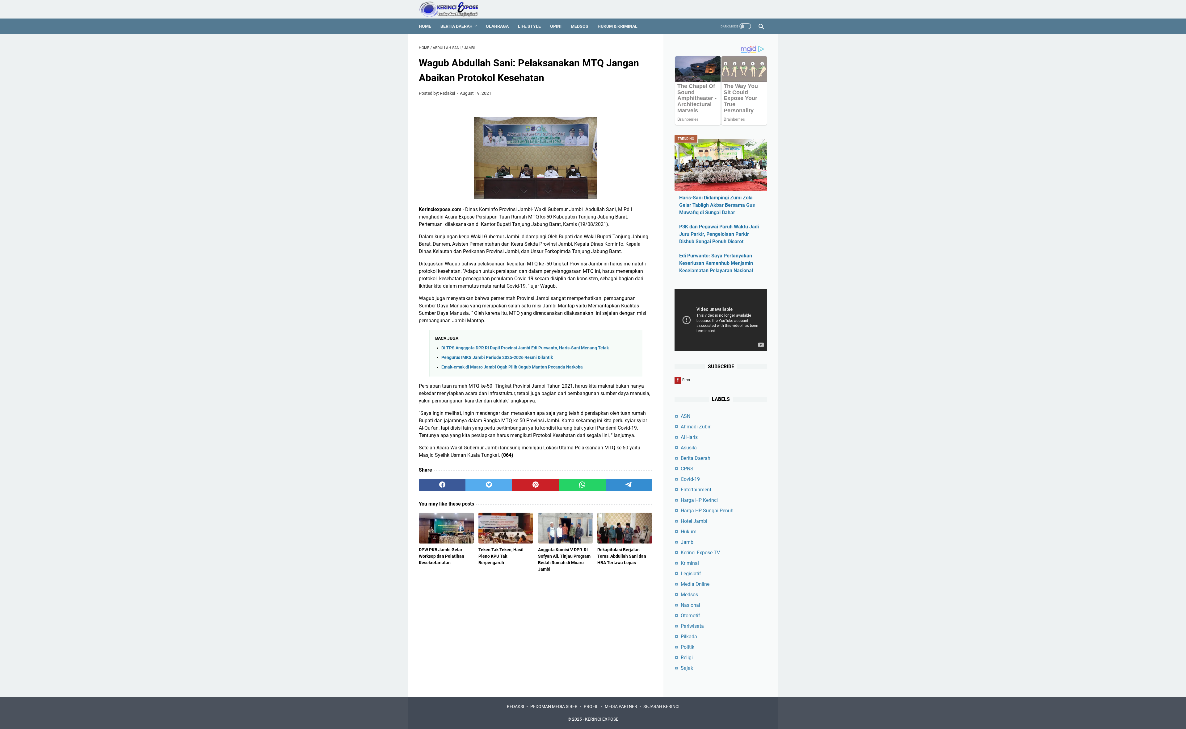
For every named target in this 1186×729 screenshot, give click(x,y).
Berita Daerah (456, 26)
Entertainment (696, 490)
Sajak (687, 668)
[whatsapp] (582, 485)
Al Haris (689, 437)
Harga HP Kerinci (699, 500)
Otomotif (690, 616)
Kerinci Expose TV (700, 553)
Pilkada (689, 636)
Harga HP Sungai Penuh (707, 511)
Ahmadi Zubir (695, 427)
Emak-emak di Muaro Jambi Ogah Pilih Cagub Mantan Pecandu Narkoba (512, 367)
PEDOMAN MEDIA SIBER (554, 706)
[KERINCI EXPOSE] (453, 9)
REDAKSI (515, 706)
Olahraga (497, 26)
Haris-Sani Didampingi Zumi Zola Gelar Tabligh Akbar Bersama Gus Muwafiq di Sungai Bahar (717, 205)
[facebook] (442, 485)
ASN (685, 416)
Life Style (529, 26)
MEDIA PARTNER (621, 706)
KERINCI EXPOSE (601, 719)
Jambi (688, 542)
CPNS (687, 469)
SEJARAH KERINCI (661, 706)
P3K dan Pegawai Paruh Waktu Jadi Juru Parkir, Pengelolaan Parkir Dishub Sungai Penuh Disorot (719, 234)
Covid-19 (690, 479)
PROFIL (591, 706)
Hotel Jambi (694, 521)
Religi (687, 657)
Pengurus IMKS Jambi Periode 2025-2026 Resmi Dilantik (497, 357)
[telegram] (629, 485)
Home (425, 26)
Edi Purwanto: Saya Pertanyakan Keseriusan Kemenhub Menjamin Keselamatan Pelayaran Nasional (716, 263)
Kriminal (690, 563)
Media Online (695, 584)
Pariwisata (692, 626)
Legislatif (691, 574)
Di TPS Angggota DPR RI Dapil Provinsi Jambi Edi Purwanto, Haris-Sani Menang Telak (525, 348)
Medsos (579, 26)
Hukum (688, 532)
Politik (687, 647)
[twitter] (488, 485)
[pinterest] (535, 485)
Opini (555, 26)
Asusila (689, 448)
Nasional (690, 605)
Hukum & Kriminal (617, 26)
